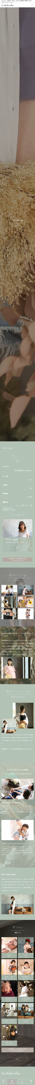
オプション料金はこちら (17, 515)
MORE (17, 547)
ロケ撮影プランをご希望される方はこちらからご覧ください (17, 559)
